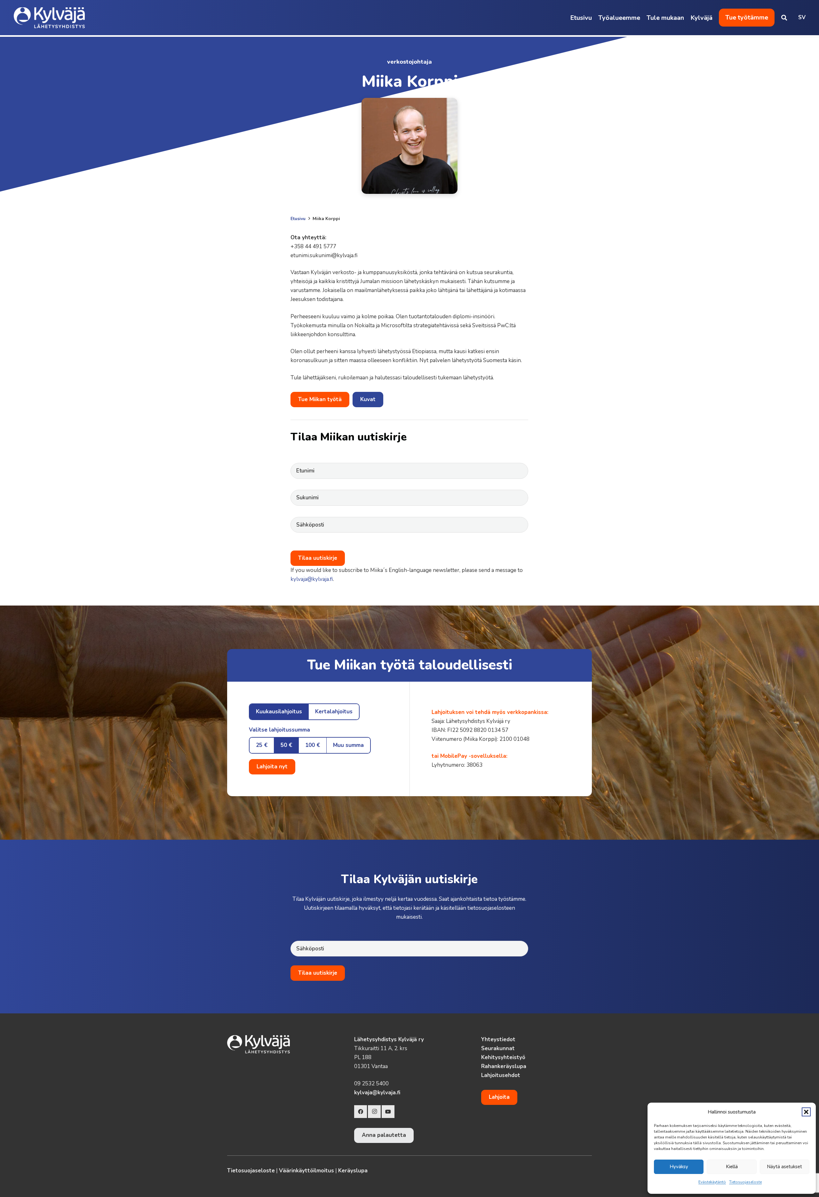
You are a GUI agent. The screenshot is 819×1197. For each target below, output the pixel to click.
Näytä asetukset (784, 1166)
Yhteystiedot (498, 1039)
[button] (806, 1112)
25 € (261, 745)
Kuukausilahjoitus (279, 711)
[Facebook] (360, 1111)
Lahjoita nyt (272, 766)
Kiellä (732, 1166)
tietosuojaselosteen (491, 908)
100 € (312, 745)
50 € (286, 745)
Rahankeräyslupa (503, 1066)
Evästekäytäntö (712, 1182)
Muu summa (348, 745)
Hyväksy (679, 1166)
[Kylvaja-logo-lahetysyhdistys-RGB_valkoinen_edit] (49, 17)
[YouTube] (388, 1111)
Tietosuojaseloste (745, 1182)
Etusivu (298, 219)
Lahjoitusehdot (500, 1075)
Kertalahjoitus (334, 711)
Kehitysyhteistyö (503, 1057)
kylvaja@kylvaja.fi (311, 579)
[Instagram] (374, 1111)
